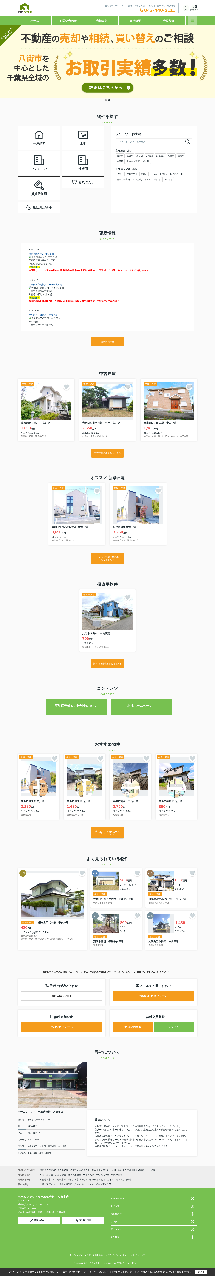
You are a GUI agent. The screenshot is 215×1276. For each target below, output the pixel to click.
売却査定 (101, 20)
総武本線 (62, 1179)
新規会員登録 (132, 1027)
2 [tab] (109, 100)
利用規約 (99, 1255)
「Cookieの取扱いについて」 (160, 1272)
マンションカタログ (81, 1255)
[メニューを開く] (193, 20)
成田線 (71, 1179)
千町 (98, 1174)
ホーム (34, 20)
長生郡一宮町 (123, 179)
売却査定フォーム (61, 1027)
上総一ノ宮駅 (133, 161)
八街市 (153, 174)
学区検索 (49, 141)
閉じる (201, 1272)
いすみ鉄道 (93, 1179)
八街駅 (149, 156)
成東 (83, 1184)
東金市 (144, 174)
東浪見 (78, 1174)
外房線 (43, 1179)
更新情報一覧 (107, 341)
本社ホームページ (139, 705)
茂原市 (120, 174)
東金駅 (139, 156)
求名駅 (146, 161)
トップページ (117, 1198)
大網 (42, 1184)
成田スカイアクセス (111, 1179)
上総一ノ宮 (99, 1184)
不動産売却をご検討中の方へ (75, 705)
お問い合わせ (68, 20)
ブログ (114, 1221)
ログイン (186, 10)
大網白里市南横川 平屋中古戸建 (45, 284)
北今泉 (106, 1174)
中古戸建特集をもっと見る (107, 453)
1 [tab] (106, 100)
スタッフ (115, 1206)
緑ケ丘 (50, 1174)
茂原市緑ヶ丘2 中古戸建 (41, 254)
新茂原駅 (160, 156)
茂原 (48, 1184)
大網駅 (120, 156)
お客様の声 (116, 1214)
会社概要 (135, 20)
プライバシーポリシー (118, 1255)
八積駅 (171, 156)
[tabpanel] (107, 61)
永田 (109, 1184)
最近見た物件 (42, 207)
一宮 (85, 1174)
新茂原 (69, 1184)
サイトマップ (139, 1255)
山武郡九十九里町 (142, 179)
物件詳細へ (34, 267)
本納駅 (120, 161)
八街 (42, 1174)
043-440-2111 (61, 996)
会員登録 (168, 20)
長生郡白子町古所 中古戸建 (43, 315)
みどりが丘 (61, 1174)
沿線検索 (49, 134)
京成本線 (81, 1179)
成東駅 (181, 156)
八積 (76, 1184)
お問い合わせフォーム (153, 995)
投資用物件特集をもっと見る (107, 663)
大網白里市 (132, 174)
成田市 (157, 179)
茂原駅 (130, 156)
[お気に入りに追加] (66, 387)
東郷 (92, 1174)
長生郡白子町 (176, 174)
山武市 (163, 174)
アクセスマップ (118, 1229)
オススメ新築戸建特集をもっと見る (107, 558)
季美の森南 (116, 1174)
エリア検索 (29, 134)
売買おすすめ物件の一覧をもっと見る (107, 832)
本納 (89, 1184)
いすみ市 (168, 179)
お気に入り (86, 182)
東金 (55, 1184)
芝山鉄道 (126, 1179)
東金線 (52, 1179)
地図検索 (29, 141)
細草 (70, 1174)
